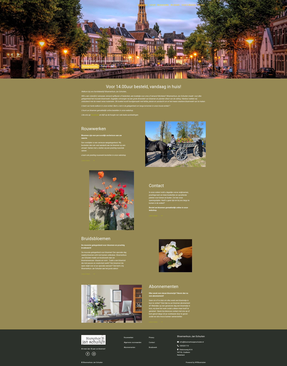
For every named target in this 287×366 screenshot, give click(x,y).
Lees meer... (86, 160)
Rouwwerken (142, 5)
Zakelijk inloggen (107, 66)
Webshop (201, 5)
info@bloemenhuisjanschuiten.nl (192, 342)
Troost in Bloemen (188, 5)
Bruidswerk (175, 5)
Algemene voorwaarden (132, 342)
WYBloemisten (200, 362)
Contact (152, 5)
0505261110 (184, 346)
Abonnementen (163, 5)
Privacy (151, 337)
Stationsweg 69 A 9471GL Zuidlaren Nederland (184, 352)
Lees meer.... (154, 216)
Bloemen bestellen (90, 66)
